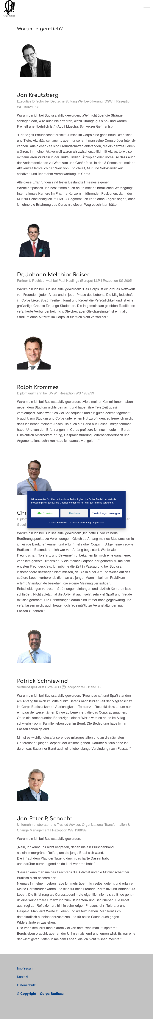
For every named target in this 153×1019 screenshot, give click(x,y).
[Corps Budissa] (9, 8)
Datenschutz (26, 984)
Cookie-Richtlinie (58, 522)
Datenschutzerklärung (79, 522)
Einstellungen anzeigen (106, 513)
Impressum (98, 522)
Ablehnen (74, 513)
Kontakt (22, 976)
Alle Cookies (45, 513)
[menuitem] (145, 8)
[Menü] (145, 8)
